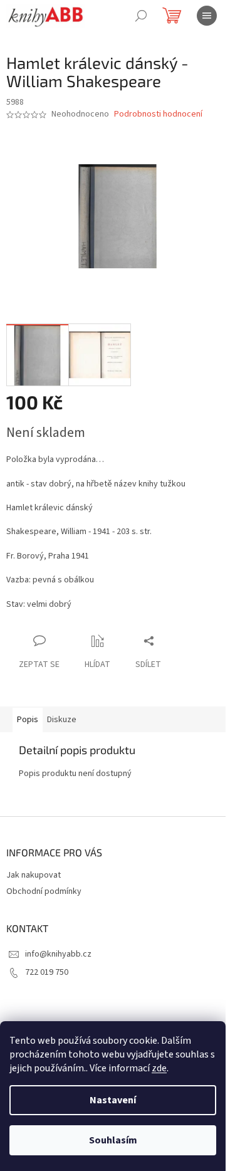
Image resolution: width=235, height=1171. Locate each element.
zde (159, 1068)
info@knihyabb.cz (58, 954)
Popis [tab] (27, 719)
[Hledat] (141, 15)
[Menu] (206, 15)
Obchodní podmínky (43, 891)
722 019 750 (46, 972)
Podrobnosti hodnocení (158, 114)
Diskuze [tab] (61, 719)
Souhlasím (113, 1140)
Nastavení (113, 1100)
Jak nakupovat (33, 875)
